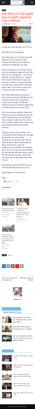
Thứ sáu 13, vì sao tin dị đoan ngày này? (9, 279)
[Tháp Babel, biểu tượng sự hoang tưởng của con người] (7, 329)
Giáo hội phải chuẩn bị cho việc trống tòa (8, 209)
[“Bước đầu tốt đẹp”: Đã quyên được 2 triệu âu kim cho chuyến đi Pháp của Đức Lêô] (7, 367)
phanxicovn (7, 24)
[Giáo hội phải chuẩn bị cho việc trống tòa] (8, 201)
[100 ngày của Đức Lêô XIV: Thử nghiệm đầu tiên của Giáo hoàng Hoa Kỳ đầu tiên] (23, 201)
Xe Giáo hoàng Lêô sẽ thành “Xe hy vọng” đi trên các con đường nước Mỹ (23, 338)
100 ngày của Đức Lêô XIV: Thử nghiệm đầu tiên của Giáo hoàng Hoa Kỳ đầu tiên (23, 212)
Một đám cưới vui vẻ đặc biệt (26, 279)
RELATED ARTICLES (11, 309)
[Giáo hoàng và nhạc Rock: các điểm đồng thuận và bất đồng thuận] (7, 319)
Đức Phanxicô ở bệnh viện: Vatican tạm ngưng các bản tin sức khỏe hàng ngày (8, 238)
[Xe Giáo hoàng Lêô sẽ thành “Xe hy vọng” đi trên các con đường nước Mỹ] (7, 338)
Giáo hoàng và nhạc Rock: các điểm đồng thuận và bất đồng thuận (22, 320)
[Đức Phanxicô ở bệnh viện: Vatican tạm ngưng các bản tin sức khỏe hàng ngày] (8, 228)
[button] (32, 2)
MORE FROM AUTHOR (12, 312)
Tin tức (8, 7)
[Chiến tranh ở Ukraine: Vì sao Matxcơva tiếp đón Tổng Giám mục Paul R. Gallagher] (7, 386)
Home (3, 7)
